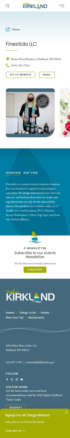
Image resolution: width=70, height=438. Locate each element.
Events (10, 313)
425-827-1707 (14, 362)
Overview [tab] (13, 173)
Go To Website (20, 75)
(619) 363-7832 (20, 66)
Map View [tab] (30, 173)
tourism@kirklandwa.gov (40, 362)
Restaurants (36, 318)
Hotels (45, 313)
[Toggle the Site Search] (8, 6)
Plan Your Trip (14, 318)
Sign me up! (14, 431)
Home (16, 29)
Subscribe (35, 270)
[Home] (35, 5)
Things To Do (27, 313)
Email (47, 75)
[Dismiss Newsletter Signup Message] (66, 412)
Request (16, 408)
